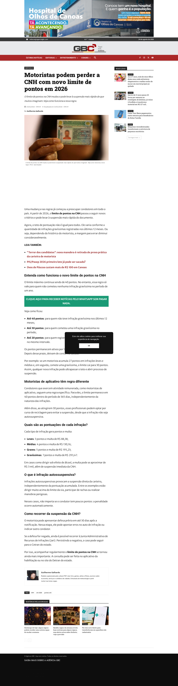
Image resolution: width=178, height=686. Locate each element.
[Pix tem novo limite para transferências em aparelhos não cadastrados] (95, 616)
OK (89, 346)
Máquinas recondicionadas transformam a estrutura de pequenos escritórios (139, 129)
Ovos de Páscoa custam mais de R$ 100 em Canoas (57, 267)
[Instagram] (144, 58)
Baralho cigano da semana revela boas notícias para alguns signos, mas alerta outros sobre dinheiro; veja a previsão (65, 631)
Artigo (130, 124)
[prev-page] (25, 640)
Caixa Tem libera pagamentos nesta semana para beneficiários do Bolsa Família (140, 115)
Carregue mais (133, 137)
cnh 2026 (39, 593)
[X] (148, 58)
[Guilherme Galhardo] (33, 576)
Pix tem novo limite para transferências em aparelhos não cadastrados (94, 630)
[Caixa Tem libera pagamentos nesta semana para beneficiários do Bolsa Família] (120, 114)
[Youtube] (152, 58)
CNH (32, 593)
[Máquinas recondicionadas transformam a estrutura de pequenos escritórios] (120, 128)
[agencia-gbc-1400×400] (89, 36)
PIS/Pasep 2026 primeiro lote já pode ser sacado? (56, 261)
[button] (95, 58)
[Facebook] (140, 58)
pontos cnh (47, 593)
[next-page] (29, 640)
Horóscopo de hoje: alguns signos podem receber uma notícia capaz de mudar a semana (36, 630)
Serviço (29, 68)
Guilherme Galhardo (35, 111)
